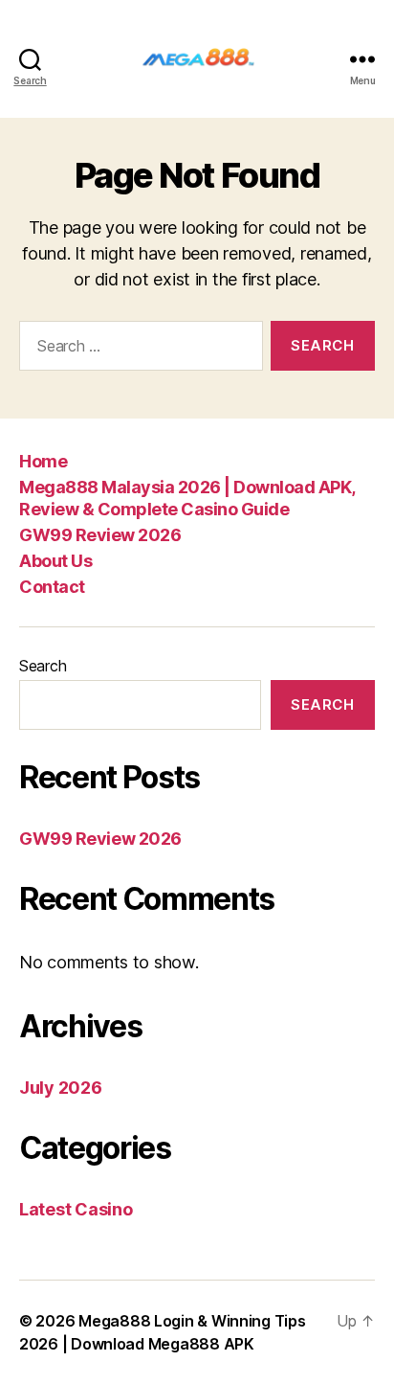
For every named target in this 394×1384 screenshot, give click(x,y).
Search (42, 665)
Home (43, 461)
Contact (52, 587)
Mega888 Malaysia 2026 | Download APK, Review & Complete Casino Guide (187, 498)
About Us (55, 561)
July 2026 (60, 1088)
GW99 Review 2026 (100, 535)
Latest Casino (76, 1209)
